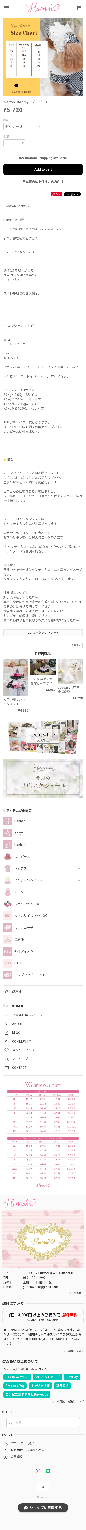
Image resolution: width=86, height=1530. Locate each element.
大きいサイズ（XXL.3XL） (33, 916)
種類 (6, 120)
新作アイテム (23, 951)
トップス (20, 868)
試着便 (19, 939)
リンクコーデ (23, 927)
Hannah (20, 821)
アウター (20, 892)
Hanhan (20, 845)
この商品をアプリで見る (43, 632)
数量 (6, 136)
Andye (19, 833)
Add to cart (43, 169)
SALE (18, 963)
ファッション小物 (27, 904)
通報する (76, 645)
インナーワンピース (28, 880)
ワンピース (22, 856)
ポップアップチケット (30, 975)
